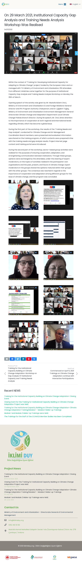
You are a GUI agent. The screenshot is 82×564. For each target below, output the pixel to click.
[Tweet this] (17, 359)
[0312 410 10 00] (6, 524)
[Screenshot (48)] (23, 335)
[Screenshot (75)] (23, 265)
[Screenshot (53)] (23, 300)
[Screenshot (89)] (23, 230)
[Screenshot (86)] (58, 230)
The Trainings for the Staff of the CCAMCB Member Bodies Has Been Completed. (38, 416)
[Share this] (12, 359)
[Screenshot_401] (23, 195)
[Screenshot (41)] (58, 335)
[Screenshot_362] (58, 195)
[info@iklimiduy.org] (6, 520)
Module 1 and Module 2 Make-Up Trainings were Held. (26, 413)
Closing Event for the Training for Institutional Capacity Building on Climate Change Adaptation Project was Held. (39, 403)
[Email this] (6, 359)
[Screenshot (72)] (58, 265)
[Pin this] (28, 359)
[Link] (5, 4)
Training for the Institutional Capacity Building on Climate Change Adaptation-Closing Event (40, 397)
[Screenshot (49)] (58, 300)
